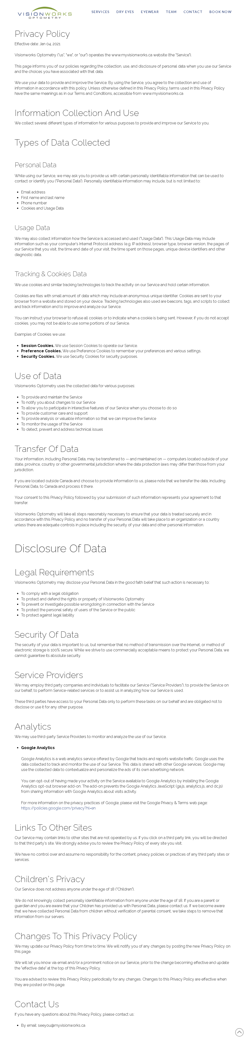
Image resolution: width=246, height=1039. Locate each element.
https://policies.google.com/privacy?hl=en (58, 808)
